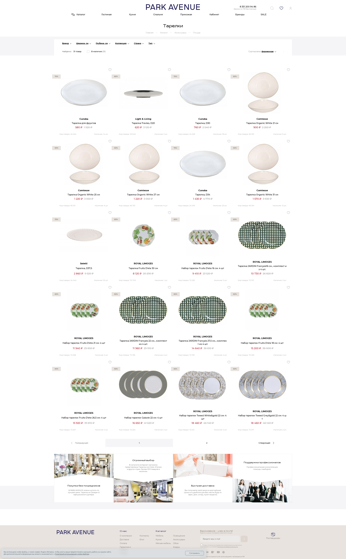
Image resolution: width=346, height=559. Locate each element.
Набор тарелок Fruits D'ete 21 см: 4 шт (84, 343)
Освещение (179, 536)
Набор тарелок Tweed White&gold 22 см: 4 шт (203, 417)
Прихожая (186, 14)
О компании (126, 536)
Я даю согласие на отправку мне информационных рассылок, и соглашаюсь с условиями (221, 546)
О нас (123, 531)
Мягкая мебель (163, 543)
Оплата (123, 543)
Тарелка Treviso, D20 (143, 123)
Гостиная (107, 14)
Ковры (176, 547)
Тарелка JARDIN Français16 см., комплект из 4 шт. (262, 268)
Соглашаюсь (194, 553)
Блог (142, 539)
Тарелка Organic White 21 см (262, 123)
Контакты (144, 536)
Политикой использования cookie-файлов (72, 554)
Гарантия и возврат (125, 548)
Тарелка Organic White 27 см (143, 194)
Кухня (132, 14)
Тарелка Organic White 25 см (84, 194)
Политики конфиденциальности (227, 547)
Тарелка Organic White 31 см (262, 194)
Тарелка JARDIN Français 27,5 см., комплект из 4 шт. (203, 342)
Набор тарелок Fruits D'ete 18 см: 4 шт (262, 343)
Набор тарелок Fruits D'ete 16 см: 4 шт (202, 268)
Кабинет (214, 14)
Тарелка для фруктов (84, 123)
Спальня (158, 14)
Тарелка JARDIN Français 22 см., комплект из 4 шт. (143, 342)
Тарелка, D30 (202, 123)
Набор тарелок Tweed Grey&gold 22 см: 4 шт (262, 417)
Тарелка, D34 (202, 194)
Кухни (159, 539)
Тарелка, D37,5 (84, 268)
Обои (176, 543)
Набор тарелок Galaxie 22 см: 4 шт (143, 417)
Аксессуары (179, 539)
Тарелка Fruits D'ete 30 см (143, 268)
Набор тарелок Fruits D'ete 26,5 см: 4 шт (83, 417)
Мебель (159, 536)
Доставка (124, 539)
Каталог (161, 531)
